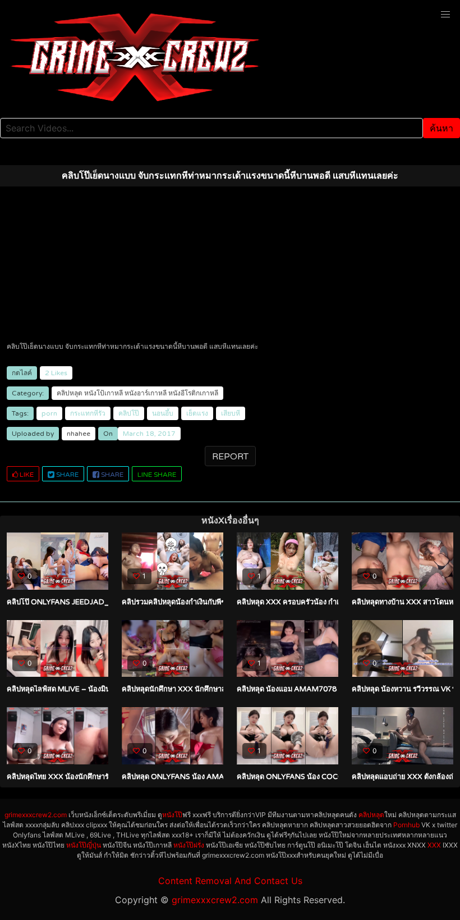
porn (49, 413)
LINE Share (156, 475)
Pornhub (406, 825)
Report (230, 456)
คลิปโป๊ (128, 413)
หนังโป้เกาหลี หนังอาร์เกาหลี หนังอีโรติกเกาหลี (151, 393)
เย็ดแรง (197, 413)
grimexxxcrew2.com (35, 814)
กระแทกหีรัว (87, 413)
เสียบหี (230, 413)
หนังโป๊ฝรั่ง (188, 845)
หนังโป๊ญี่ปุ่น (83, 845)
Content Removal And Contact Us (230, 880)
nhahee (78, 434)
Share (66, 475)
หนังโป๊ (172, 814)
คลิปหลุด (69, 393)
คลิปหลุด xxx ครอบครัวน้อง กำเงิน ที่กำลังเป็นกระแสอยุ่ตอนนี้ (334, 602)
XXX (434, 845)
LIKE (26, 475)
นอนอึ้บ (162, 413)
